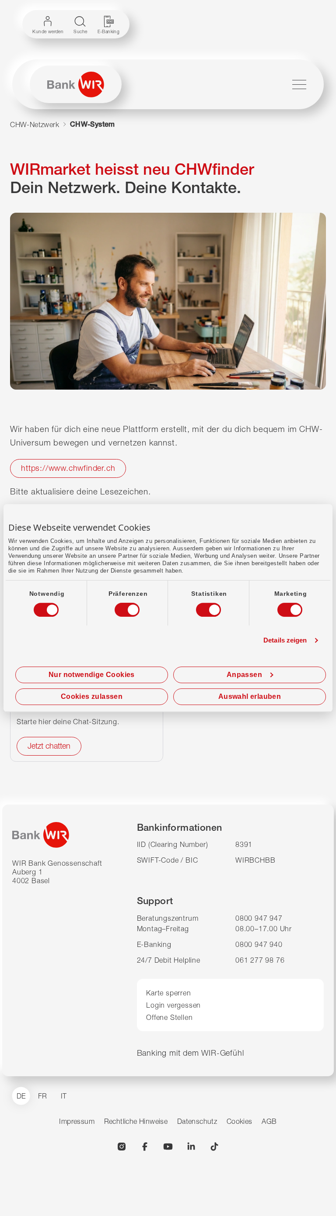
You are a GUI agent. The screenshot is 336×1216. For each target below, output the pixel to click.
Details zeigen (285, 640)
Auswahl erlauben (249, 696)
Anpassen (244, 674)
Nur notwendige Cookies (92, 674)
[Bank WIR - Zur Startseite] (75, 84)
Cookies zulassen (91, 696)
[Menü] (299, 84)
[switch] (119, 607)
